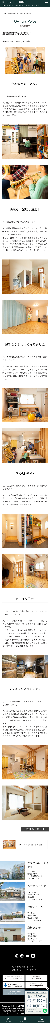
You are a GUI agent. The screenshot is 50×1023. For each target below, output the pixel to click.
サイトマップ (31, 970)
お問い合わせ (17, 970)
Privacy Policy (6, 1008)
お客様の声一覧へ (33, 829)
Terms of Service (19, 1008)
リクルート (34, 967)
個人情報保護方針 (18, 967)
